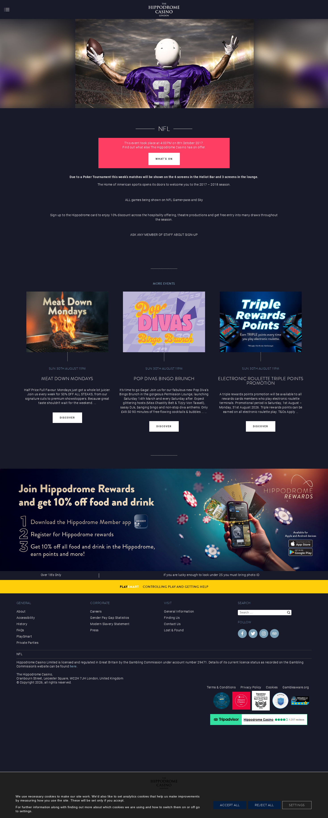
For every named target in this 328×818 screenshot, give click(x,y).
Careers (96, 611)
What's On (164, 158)
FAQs (20, 630)
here (73, 666)
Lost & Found (174, 630)
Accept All (230, 805)
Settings (297, 805)
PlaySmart (24, 636)
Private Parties (28, 642)
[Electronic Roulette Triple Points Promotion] (261, 322)
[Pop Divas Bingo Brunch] (164, 322)
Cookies (272, 687)
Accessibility (26, 617)
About (21, 611)
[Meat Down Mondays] (67, 322)
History (22, 624)
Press (94, 630)
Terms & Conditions (221, 687)
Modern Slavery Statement (109, 624)
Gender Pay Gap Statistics (109, 617)
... (202, 412)
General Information (179, 611)
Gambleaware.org (295, 687)
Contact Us (172, 624)
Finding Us (172, 617)
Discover (67, 417)
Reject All (264, 805)
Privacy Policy (251, 687)
